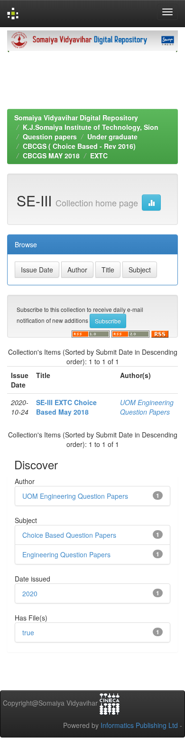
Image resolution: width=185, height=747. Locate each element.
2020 (29, 593)
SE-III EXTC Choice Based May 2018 (66, 407)
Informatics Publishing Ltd (139, 725)
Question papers (50, 136)
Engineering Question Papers (66, 554)
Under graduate (112, 136)
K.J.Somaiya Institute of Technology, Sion (90, 127)
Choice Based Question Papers (69, 535)
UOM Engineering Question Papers (147, 407)
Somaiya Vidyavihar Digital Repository (76, 117)
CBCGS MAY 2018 (51, 155)
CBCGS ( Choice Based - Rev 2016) (79, 146)
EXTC (99, 155)
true (28, 632)
